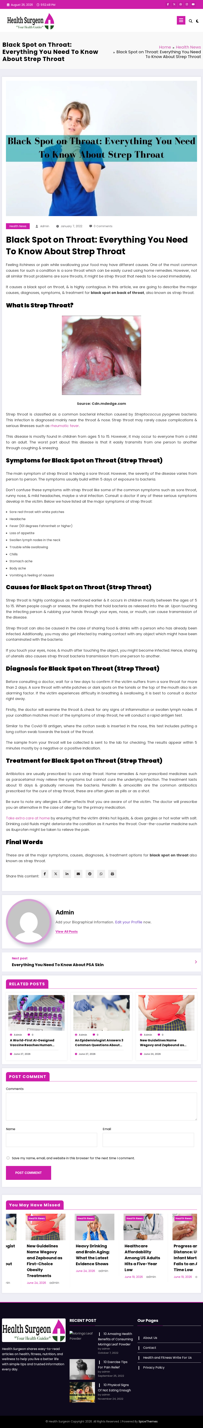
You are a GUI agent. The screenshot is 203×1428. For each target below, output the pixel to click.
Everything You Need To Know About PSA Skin (58, 965)
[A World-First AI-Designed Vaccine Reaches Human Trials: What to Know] (36, 1012)
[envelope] (78, 874)
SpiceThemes (148, 1416)
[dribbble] (180, 4)
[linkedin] (67, 874)
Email (107, 1129)
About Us (150, 1332)
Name (10, 1129)
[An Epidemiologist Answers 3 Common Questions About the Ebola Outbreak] (101, 1012)
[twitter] (56, 874)
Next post (20, 958)
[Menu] (181, 20)
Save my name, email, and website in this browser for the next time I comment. (73, 1158)
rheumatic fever (65, 425)
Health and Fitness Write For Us (167, 1351)
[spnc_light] (197, 20)
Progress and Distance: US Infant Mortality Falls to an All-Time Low (121, 1258)
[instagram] (187, 4)
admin (44, 226)
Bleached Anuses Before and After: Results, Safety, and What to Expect (171, 1258)
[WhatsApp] (101, 874)
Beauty (160, 1218)
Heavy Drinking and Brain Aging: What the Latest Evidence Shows (24, 1255)
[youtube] (193, 4)
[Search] (190, 21)
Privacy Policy (154, 1361)
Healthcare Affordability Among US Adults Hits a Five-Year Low (74, 1258)
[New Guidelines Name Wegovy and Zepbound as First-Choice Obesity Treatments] (166, 1012)
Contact (149, 1341)
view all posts (67, 931)
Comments (15, 1089)
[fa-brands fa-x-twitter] (174, 4)
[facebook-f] (168, 4)
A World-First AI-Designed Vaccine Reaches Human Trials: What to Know (32, 1043)
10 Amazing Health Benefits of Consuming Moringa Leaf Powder (115, 1333)
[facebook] (44, 874)
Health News (18, 226)
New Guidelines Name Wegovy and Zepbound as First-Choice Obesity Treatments (162, 1043)
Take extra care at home (28, 818)
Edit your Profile (128, 922)
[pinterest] (90, 874)
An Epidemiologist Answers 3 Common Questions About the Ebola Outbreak (99, 1043)
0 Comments (103, 226)
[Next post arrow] (196, 962)
